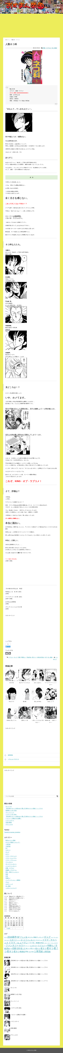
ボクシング (27, 945)
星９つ (34, 657)
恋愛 (19, 657)
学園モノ (23, 657)
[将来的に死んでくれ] (11, 712)
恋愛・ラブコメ (47, 48)
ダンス (18, 940)
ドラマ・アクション (11, 860)
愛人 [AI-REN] (37, 701)
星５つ (43, 948)
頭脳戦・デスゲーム (11, 870)
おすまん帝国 (33, 1050)
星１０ (23, 948)
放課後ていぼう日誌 (11, 810)
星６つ (50, 948)
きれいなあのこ (37, 682)
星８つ (10, 951)
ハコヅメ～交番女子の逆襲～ (14, 818)
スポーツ (8, 850)
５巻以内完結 (40, 657)
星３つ (32, 948)
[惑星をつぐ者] (24, 712)
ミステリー (34, 945)
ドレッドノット (10, 812)
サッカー (56, 937)
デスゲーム (39, 940)
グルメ (7, 882)
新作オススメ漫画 (10, 840)
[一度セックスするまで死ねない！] (38, 712)
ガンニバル (9, 806)
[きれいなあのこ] (38, 675)
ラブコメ (10, 657)
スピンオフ (6, 940)
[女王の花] (11, 675)
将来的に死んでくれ (11, 720)
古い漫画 (54, 48)
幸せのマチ (11, 701)
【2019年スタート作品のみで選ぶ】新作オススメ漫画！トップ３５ (24, 808)
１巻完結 (8, 844)
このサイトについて (11, 888)
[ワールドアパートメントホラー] (51, 675)
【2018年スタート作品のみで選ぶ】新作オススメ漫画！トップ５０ (24, 816)
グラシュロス (9, 824)
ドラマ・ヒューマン (11, 858)
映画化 (22, 952)
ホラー (7, 854)
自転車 (30, 951)
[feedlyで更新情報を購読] (6, 653)
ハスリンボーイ (10, 820)
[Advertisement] (31, 25)
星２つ (28, 948)
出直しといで (50, 701)
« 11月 (8, 928)
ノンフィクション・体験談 (13, 880)
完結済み (29, 657)
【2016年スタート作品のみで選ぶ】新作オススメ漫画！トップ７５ (29, 981)
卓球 (46, 945)
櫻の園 (24, 701)
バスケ (45, 943)
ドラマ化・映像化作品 (36, 943)
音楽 (7, 874)
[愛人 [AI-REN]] (38, 694)
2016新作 (12, 937)
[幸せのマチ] (11, 694)
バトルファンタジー (11, 866)
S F (6, 848)
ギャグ (15, 657)
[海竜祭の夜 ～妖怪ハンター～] (51, 712)
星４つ (37, 948)
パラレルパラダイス (13, 759)
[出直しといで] (51, 694)
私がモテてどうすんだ (24, 682)
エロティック (9, 884)
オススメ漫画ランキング (36, 937)
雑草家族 (10, 755)
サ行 (45, 657)
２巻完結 (8, 846)
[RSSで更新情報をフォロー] (9, 653)
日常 (7, 876)
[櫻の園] (24, 694)
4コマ (5, 937)
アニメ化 (23, 937)
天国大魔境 (9, 822)
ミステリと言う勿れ (11, 814)
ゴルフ (52, 937)
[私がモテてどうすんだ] (24, 675)
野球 (33, 951)
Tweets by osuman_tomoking (12, 832)
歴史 (26, 951)
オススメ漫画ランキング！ (13, 842)
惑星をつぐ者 (24, 720)
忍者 (11, 948)
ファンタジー (9, 862)
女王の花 (11, 682)
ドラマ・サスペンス (11, 856)
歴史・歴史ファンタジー (12, 872)
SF (18, 937)
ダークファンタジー (11, 864)
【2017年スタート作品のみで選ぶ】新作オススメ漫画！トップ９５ (29, 974)
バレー (48, 943)
